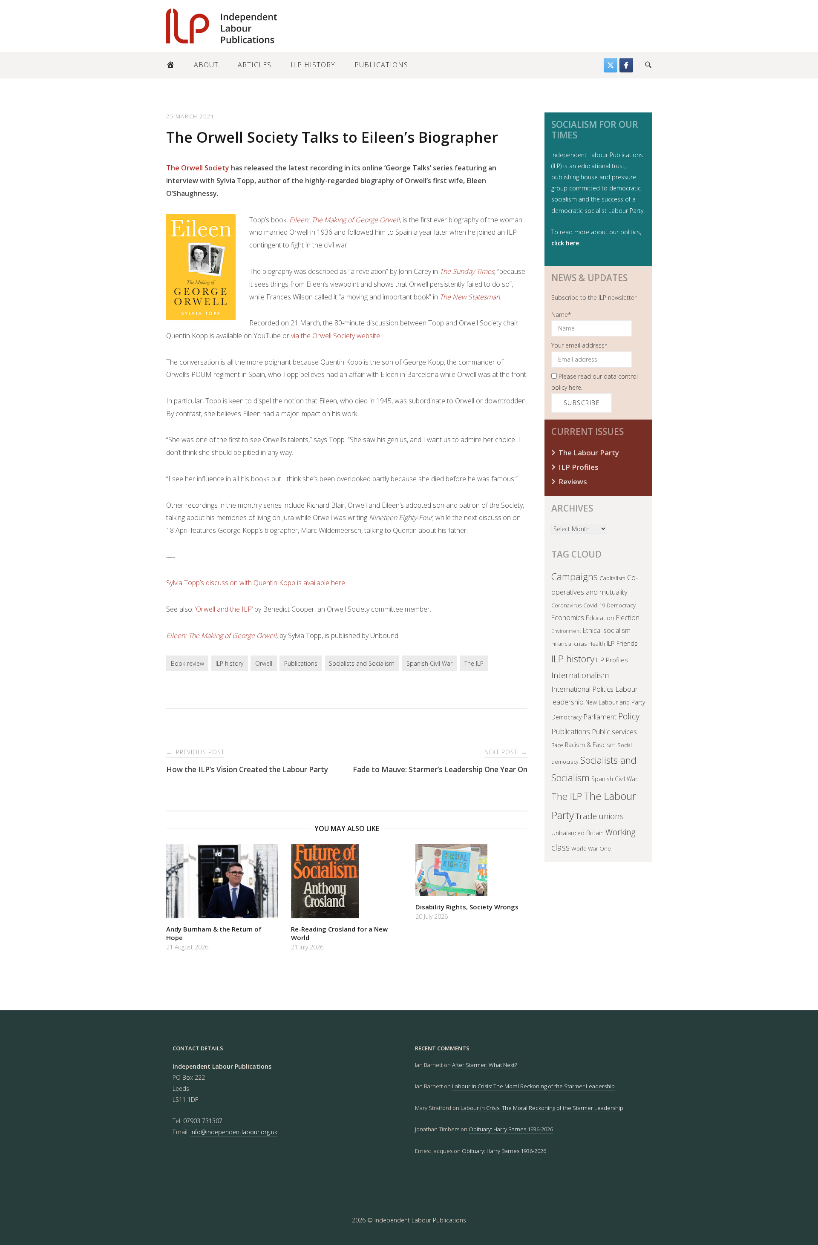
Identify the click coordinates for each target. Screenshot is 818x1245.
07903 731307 (202, 1121)
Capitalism (612, 578)
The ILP (474, 663)
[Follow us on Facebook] (626, 65)
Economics (567, 617)
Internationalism (580, 675)
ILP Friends (622, 643)
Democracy (621, 605)
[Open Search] (648, 65)
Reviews (573, 481)
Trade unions (600, 816)
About (206, 64)
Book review (187, 663)
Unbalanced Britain (577, 833)
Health (596, 643)
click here (565, 243)
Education (600, 617)
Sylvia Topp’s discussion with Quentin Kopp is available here (255, 582)
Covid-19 (594, 605)
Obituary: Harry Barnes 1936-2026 (511, 1129)
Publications (381, 64)
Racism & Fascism (590, 745)
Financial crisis (569, 643)
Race (557, 745)
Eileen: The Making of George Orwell (221, 635)
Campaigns (574, 576)
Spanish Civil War (429, 663)
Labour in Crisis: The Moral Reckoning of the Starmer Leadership (533, 1086)
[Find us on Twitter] (610, 65)
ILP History (313, 64)
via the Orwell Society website (335, 335)
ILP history (229, 663)
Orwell (263, 663)
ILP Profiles (579, 467)
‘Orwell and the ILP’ (224, 609)
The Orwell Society (197, 168)
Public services (614, 731)
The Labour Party (589, 452)
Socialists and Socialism (362, 663)
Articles (254, 64)
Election (627, 617)
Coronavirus (566, 605)
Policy (628, 716)
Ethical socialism (607, 630)
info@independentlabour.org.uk (233, 1132)
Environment (566, 631)
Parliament (599, 717)
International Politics (582, 689)
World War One (591, 848)
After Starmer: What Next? (484, 1065)
